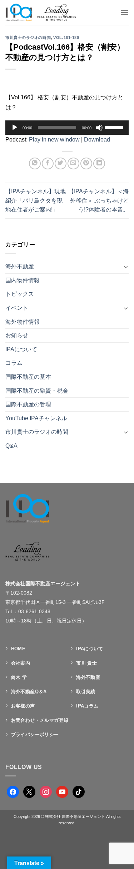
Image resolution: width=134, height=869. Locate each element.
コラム (14, 363)
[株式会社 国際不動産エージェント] (47, 12)
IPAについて (21, 349)
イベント (16, 308)
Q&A (11, 446)
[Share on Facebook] (48, 163)
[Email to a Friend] (73, 163)
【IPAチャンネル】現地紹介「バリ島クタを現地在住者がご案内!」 (35, 200)
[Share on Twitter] (60, 163)
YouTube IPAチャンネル (36, 418)
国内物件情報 (22, 280)
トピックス (19, 294)
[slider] (115, 126)
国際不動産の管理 (28, 404)
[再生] (14, 127)
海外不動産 (19, 266)
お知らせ (16, 335)
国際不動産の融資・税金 (36, 391)
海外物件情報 (22, 322)
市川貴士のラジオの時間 (28, 37)
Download (97, 139)
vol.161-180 (66, 37)
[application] (67, 127)
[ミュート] (99, 127)
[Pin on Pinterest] (86, 163)
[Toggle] (126, 266)
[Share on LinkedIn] (99, 163)
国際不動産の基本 (28, 377)
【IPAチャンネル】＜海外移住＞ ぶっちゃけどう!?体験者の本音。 (98, 200)
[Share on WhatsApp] (35, 163)
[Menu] (124, 12)
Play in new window (54, 139)
